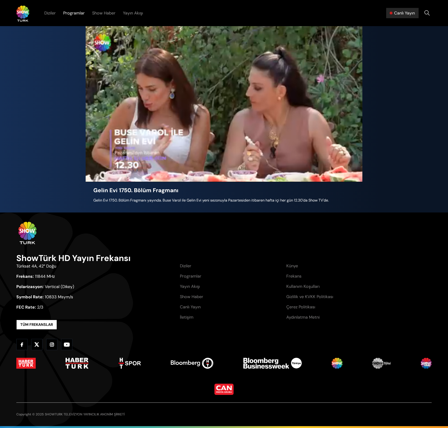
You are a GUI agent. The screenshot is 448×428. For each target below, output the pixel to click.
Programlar (74, 13)
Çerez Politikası (300, 307)
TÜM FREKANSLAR (36, 324)
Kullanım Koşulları (303, 286)
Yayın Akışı (133, 13)
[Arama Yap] (427, 13)
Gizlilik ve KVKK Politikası (309, 296)
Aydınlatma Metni (303, 317)
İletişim (186, 317)
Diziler (50, 13)
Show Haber (104, 13)
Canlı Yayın (190, 307)
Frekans (293, 276)
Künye (292, 266)
